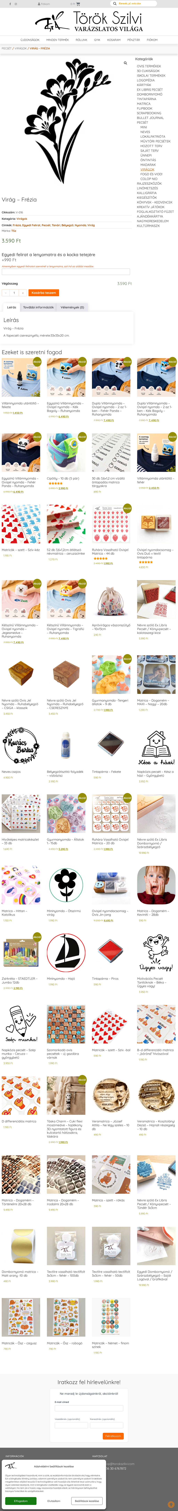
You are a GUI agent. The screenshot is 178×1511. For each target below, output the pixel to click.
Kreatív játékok (150, 207)
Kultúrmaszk (148, 226)
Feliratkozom (113, 1436)
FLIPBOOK (144, 108)
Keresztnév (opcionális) (102, 1419)
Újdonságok (30, 40)
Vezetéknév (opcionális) (67, 1419)
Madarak (148, 165)
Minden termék (57, 40)
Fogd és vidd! (151, 174)
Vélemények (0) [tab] (72, 307)
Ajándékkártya (150, 216)
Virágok (21, 48)
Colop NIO (148, 179)
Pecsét (7, 48)
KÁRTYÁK (144, 85)
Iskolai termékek (151, 76)
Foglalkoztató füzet (155, 212)
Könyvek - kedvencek (154, 202)
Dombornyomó (149, 94)
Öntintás (148, 160)
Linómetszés (147, 188)
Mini (143, 127)
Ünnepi (146, 155)
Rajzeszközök (149, 184)
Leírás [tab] (11, 307)
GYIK (97, 40)
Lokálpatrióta (152, 137)
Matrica (144, 104)
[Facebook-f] (10, 4)
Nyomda (80, 225)
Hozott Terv (151, 146)
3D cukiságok (148, 71)
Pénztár (133, 40)
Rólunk (81, 40)
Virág (91, 225)
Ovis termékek (149, 66)
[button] (125, 63)
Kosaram (113, 40)
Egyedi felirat (31, 225)
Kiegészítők (147, 198)
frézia (17, 225)
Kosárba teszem (44, 293)
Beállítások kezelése (87, 1501)
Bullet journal (150, 118)
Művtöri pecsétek (155, 141)
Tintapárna (146, 99)
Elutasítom (53, 1501)
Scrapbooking (149, 113)
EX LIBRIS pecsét (150, 90)
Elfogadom (21, 1501)
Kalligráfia (147, 193)
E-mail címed (62, 1402)
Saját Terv (149, 151)
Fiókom (152, 40)
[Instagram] (15, 4)
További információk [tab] (38, 307)
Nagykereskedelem (153, 221)
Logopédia (146, 80)
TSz (13, 230)
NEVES (145, 132)
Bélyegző (68, 225)
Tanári (56, 225)
